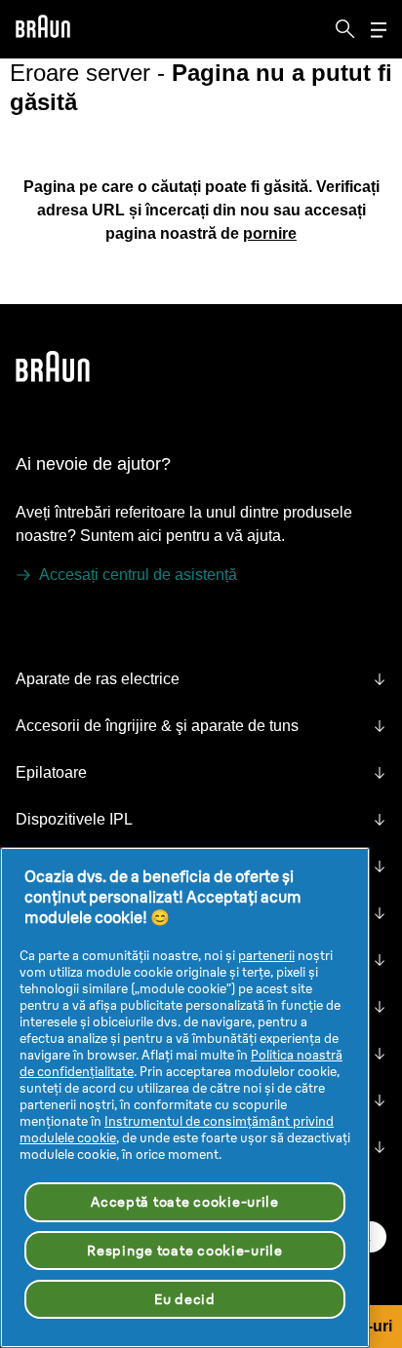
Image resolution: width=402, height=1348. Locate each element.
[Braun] (43, 30)
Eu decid (185, 1299)
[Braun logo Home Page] (43, 30)
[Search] (345, 29)
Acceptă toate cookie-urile (185, 1202)
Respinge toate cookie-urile (184, 1250)
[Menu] (378, 29)
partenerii (266, 955)
